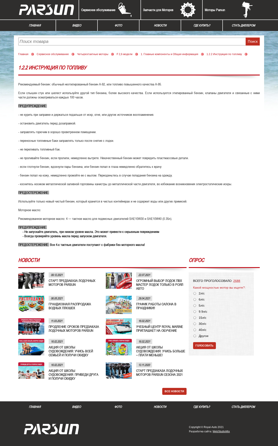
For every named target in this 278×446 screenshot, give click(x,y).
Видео (76, 25)
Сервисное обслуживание (98, 10)
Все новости (174, 391)
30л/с (202, 323)
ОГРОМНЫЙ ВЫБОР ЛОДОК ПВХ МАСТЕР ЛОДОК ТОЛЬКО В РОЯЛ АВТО (159, 284)
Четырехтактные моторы (92, 54)
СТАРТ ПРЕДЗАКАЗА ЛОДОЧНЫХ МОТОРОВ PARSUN (72, 282)
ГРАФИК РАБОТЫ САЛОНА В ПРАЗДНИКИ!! (156, 306)
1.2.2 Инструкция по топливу (224, 54)
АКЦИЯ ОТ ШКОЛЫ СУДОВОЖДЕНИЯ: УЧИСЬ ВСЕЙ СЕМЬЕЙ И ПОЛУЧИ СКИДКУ (71, 351)
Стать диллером (243, 25)
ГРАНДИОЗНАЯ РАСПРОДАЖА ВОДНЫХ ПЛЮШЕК (70, 306)
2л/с (202, 293)
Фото (118, 25)
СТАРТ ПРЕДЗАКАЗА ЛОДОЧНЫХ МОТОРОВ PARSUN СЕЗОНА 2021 (159, 372)
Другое (203, 336)
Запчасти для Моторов (158, 10)
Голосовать (204, 345)
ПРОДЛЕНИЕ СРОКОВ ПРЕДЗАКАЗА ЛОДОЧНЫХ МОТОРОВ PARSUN (74, 328)
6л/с (202, 299)
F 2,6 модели (124, 54)
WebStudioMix (221, 431)
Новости (160, 25)
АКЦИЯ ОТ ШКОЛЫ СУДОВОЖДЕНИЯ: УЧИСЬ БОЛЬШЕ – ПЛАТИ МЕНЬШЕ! (160, 351)
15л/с (202, 317)
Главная (35, 25)
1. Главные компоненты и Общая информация (169, 54)
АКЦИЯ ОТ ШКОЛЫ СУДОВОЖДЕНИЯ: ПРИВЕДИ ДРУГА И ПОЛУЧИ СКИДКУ (73, 374)
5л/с (202, 305)
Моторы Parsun (215, 10)
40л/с (202, 330)
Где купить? (202, 25)
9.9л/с (203, 311)
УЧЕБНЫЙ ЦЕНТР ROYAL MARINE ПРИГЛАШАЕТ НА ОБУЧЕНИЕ (159, 328)
